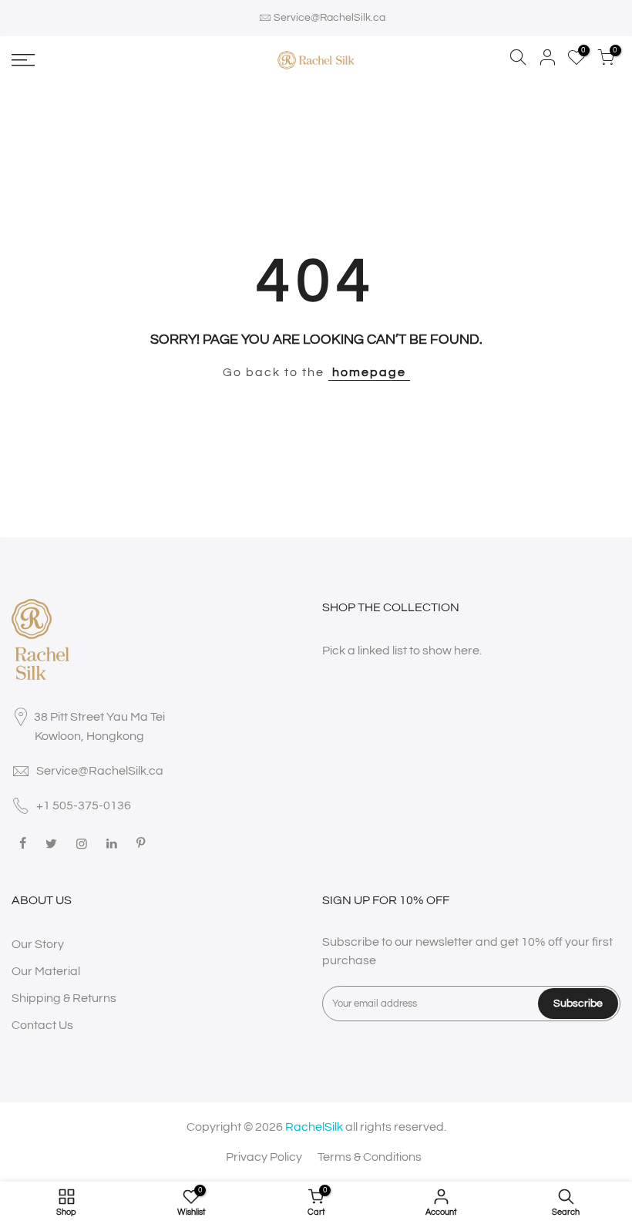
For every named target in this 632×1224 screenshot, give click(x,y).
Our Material (46, 971)
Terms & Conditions (370, 1157)
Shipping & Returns (64, 998)
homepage (369, 372)
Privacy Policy (264, 1157)
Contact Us (42, 1025)
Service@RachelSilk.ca (329, 17)
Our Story (38, 944)
